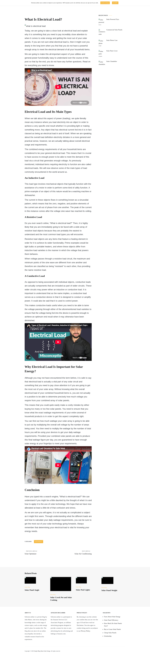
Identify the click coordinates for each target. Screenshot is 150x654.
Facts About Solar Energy (112, 617)
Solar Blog (38, 541)
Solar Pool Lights (83, 590)
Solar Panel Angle (32, 590)
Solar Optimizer (31, 553)
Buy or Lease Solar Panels (112, 629)
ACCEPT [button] (115, 2)
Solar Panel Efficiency (111, 620)
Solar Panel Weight (109, 590)
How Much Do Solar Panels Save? (113, 625)
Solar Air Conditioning (83, 553)
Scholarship (107, 636)
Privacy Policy (85, 631)
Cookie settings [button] (105, 2)
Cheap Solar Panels (110, 633)
